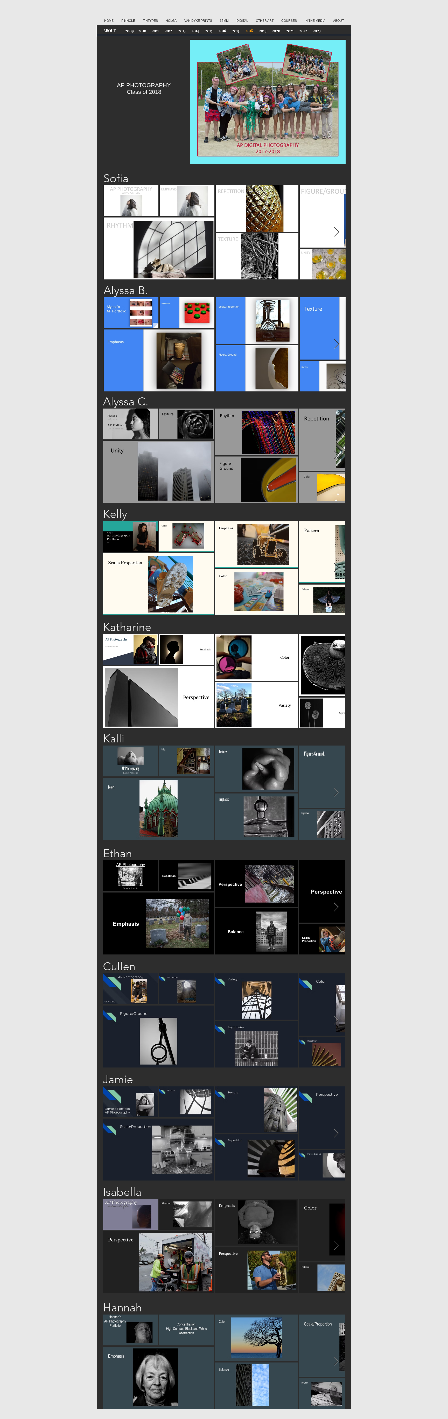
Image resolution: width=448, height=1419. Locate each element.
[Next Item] (337, 232)
